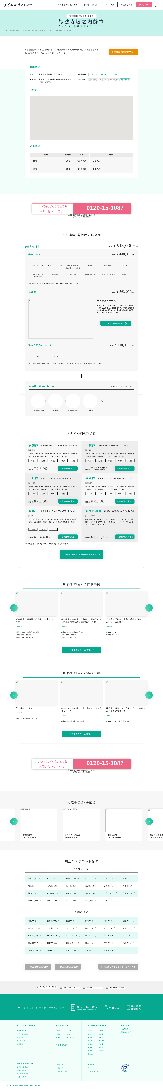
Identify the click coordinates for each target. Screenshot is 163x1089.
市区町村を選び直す (39, 966)
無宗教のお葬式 (22, 1067)
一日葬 (58, 1037)
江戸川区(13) (91, 878)
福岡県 (101, 1051)
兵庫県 (90, 1044)
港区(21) (89, 900)
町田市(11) (33, 950)
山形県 (101, 1034)
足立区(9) (32, 878)
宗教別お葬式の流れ (25, 1063)
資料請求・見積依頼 (136, 1007)
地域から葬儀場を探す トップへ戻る (119, 966)
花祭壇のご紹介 (90, 4)
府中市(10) (109, 943)
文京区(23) (71, 900)
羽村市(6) (89, 935)
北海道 (90, 1031)
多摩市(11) (128, 928)
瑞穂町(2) (51, 950)
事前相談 (114, 1007)
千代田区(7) (109, 893)
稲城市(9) (70, 921)
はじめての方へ (126, 1032)
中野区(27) (33, 900)
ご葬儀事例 (59, 1065)
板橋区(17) (71, 878)
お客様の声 (60, 1068)
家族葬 (58, 1031)
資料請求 (20, 1044)
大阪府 (90, 1041)
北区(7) (31, 886)
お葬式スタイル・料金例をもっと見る (80, 554)
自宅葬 (69, 1031)
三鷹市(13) (71, 950)
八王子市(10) (72, 935)
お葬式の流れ (21, 1031)
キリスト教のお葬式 (23, 1073)
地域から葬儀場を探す (97, 1025)
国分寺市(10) (34, 928)
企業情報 (20, 1037)
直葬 (68, 1034)
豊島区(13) (128, 893)
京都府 (90, 1047)
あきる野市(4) (53, 921)
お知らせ (91, 1065)
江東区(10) (52, 886)
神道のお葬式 (21, 1077)
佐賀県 (90, 1054)
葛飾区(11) (128, 878)
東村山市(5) (128, 935)
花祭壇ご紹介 (61, 1045)
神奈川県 (102, 1041)
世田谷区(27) (53, 893)
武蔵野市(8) (90, 950)
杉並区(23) (128, 886)
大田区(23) (109, 878)
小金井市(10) (53, 928)
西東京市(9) (52, 935)
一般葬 (58, 1034)
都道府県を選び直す (69, 966)
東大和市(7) (33, 943)
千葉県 (101, 1044)
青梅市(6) (89, 921)
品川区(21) (71, 886)
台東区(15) (71, 893)
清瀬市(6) (108, 921)
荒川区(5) (51, 878)
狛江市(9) (89, 928)
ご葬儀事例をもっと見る (80, 650)
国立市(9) (127, 921)
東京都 (101, 1037)
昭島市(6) (32, 921)
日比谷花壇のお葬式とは (66, 4)
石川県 (90, 1037)
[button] (81, 113)
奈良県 (90, 1051)
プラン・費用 (108, 4)
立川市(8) (108, 928)
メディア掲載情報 (22, 1034)
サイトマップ (92, 1068)
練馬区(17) (52, 900)
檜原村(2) (89, 943)
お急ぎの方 (144, 4)
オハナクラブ (21, 1041)
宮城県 (101, 1031)
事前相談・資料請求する (122, 51)
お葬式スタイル (62, 1025)
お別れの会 (71, 1037)
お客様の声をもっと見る (80, 734)
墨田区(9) (32, 893)
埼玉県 (101, 1047)
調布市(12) (33, 935)
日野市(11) (52, 943)
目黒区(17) (109, 900)
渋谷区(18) (90, 886)
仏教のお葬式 (21, 1070)
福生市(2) (127, 943)
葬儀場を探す (127, 4)
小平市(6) (70, 928)
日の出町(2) (71, 943)
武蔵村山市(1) (110, 950)
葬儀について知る (62, 1071)
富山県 (90, 1034)
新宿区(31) (109, 886)
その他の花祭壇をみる (115, 323)
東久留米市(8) (110, 935)
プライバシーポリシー (95, 1071)
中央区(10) (90, 893)
